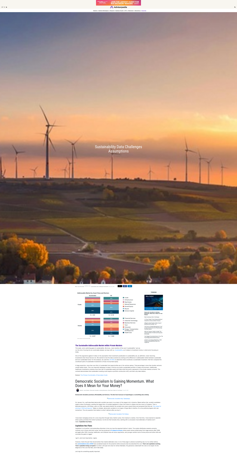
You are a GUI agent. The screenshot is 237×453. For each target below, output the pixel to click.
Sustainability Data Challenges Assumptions (100, 286)
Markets (95, 10)
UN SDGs (112, 359)
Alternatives (137, 10)
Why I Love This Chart (79, 286)
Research (112, 10)
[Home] (118, 7)
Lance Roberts (86, 390)
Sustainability (119, 350)
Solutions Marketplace (103, 10)
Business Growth (119, 10)
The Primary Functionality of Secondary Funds (93, 375)
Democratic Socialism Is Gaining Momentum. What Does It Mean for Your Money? (106, 390)
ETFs (126, 10)
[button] (120, 286)
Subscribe (144, 10)
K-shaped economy (117, 430)
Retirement (130, 10)
